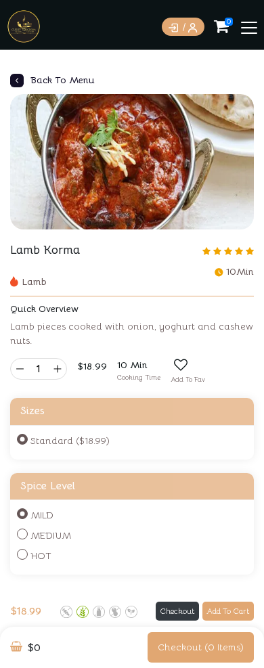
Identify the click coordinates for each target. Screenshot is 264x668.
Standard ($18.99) (70, 441)
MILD (41, 515)
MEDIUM (50, 535)
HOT (40, 556)
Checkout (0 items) (201, 647)
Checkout (177, 611)
